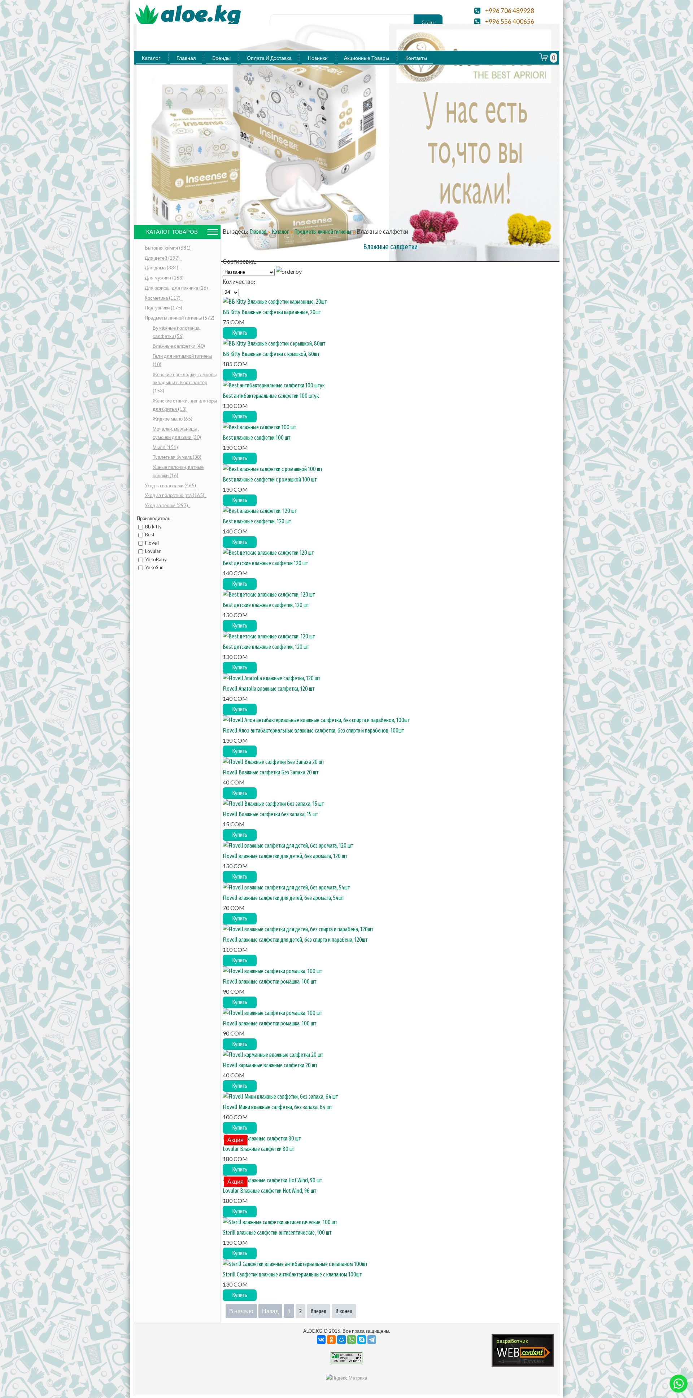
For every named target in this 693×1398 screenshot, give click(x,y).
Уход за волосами (171, 485)
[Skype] (361, 1339)
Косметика (163, 298)
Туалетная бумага (177, 457)
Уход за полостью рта (175, 495)
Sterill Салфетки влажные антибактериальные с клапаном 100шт (292, 1274)
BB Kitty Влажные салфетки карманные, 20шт (272, 312)
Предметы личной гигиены (180, 318)
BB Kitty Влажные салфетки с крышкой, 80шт (271, 354)
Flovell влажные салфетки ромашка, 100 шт (269, 981)
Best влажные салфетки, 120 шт (257, 521)
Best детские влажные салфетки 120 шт (265, 563)
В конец (344, 1311)
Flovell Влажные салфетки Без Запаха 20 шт (270, 772)
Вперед (318, 1311)
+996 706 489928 (509, 10)
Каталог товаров (172, 232)
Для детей (163, 258)
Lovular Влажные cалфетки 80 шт (259, 1149)
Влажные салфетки (179, 346)
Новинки (318, 58)
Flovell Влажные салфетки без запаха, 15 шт (270, 814)
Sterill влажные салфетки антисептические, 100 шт (277, 1232)
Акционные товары (366, 58)
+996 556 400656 (509, 21)
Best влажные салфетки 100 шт (256, 437)
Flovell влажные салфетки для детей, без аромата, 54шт (283, 897)
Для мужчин (165, 278)
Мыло (165, 447)
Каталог (151, 58)
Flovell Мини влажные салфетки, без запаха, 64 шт (277, 1107)
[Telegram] (371, 1339)
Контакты (416, 58)
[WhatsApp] (351, 1339)
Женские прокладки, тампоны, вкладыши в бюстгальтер (185, 383)
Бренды (221, 58)
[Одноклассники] (331, 1339)
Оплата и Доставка (269, 58)
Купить (239, 332)
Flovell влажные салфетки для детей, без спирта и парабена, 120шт (295, 939)
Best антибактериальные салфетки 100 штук (271, 395)
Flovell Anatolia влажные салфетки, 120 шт (268, 688)
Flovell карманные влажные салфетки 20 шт (270, 1065)
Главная (186, 58)
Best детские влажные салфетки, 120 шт (266, 605)
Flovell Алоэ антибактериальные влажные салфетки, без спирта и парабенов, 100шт (313, 730)
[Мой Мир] (341, 1339)
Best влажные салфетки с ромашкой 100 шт (270, 479)
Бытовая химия (168, 248)
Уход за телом (167, 505)
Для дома (162, 268)
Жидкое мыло (172, 419)
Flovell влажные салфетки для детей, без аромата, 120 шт (285, 856)
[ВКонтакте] (321, 1339)
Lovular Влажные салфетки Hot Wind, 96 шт (269, 1190)
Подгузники (164, 308)
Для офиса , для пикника (177, 288)
